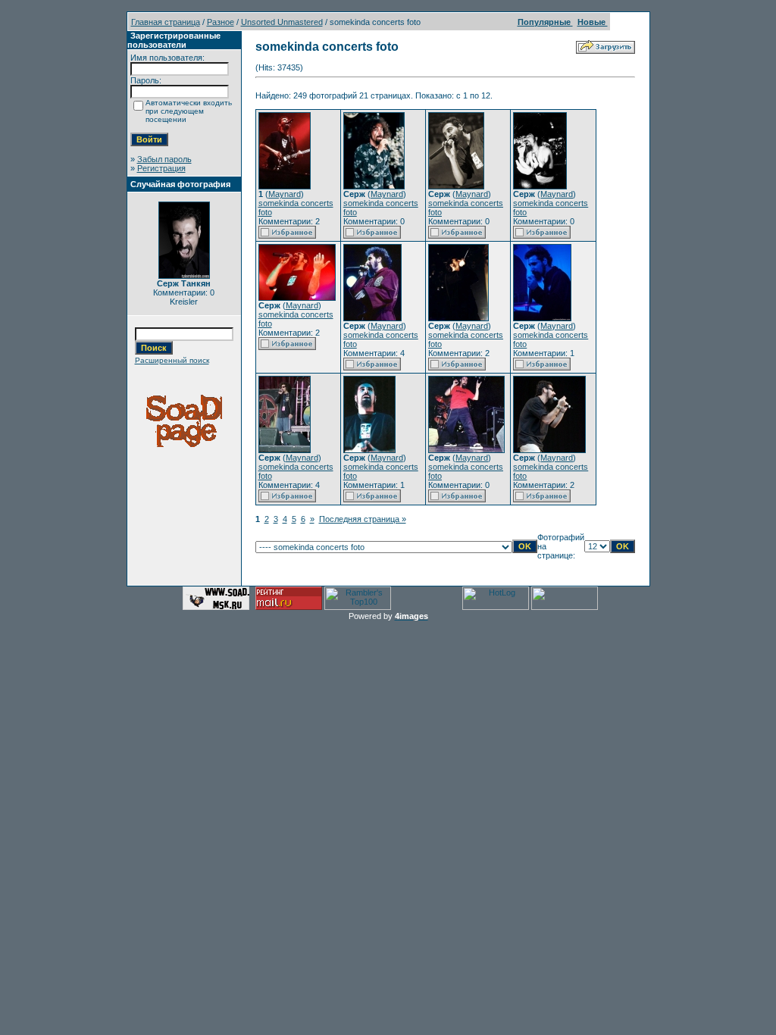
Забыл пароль (164, 159)
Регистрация (161, 168)
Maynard (284, 194)
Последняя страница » (362, 519)
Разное (220, 22)
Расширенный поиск (172, 360)
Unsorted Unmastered (282, 22)
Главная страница (165, 22)
